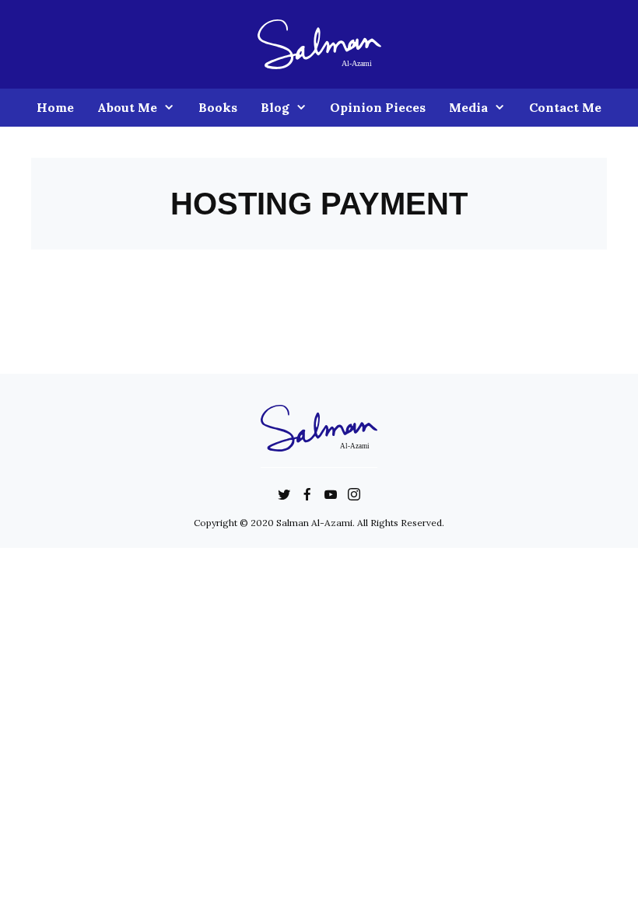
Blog (275, 107)
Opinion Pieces (378, 107)
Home (55, 107)
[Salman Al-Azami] (319, 43)
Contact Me (565, 107)
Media (468, 107)
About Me (127, 107)
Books (217, 107)
